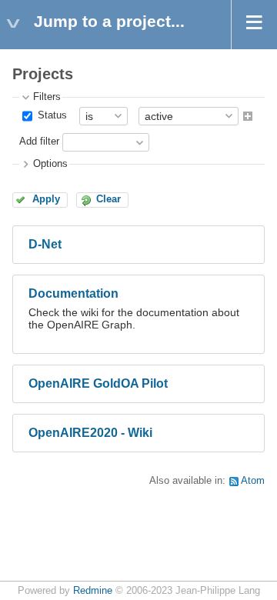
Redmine (92, 590)
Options (50, 163)
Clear (108, 199)
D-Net (45, 244)
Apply (46, 199)
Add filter (39, 141)
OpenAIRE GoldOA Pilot (98, 383)
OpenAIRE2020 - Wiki (90, 432)
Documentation (73, 293)
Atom (253, 480)
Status (51, 115)
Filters (47, 97)
